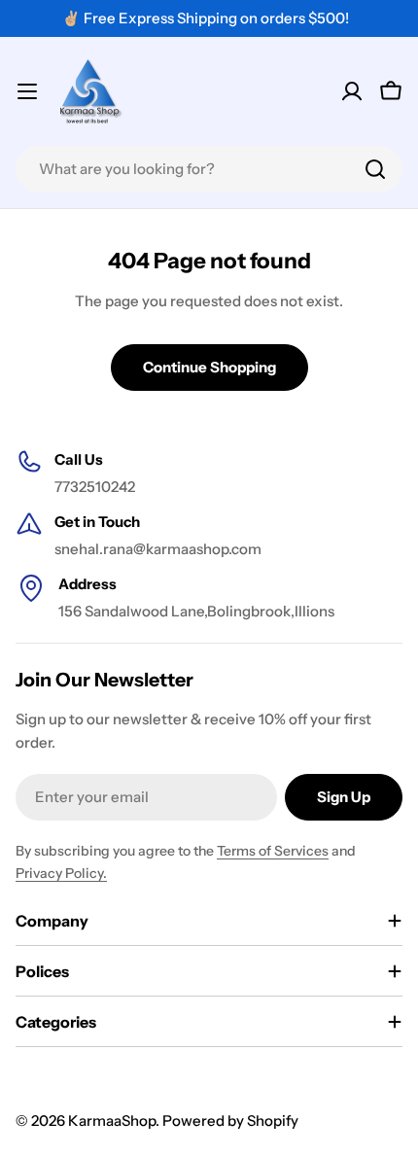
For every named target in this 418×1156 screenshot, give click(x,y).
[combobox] (209, 169)
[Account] (352, 91)
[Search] (375, 169)
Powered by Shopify (230, 1120)
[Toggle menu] (27, 91)
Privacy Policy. (61, 873)
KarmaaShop (112, 1120)
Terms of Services (273, 850)
